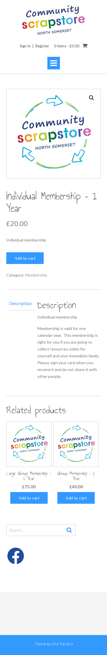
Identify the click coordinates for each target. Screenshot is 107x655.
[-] (53, 20)
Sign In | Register (34, 46)
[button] (91, 98)
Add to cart (25, 258)
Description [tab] (20, 303)
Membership (36, 275)
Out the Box (62, 643)
